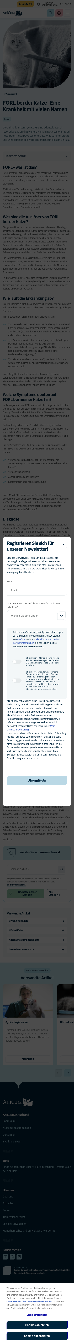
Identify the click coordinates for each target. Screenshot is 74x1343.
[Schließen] (63, 544)
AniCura (21, 639)
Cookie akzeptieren (37, 1336)
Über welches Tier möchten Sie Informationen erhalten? (33, 605)
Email (10, 581)
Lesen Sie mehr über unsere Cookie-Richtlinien (30, 1302)
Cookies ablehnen (37, 1325)
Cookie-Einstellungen (37, 1315)
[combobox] (37, 615)
